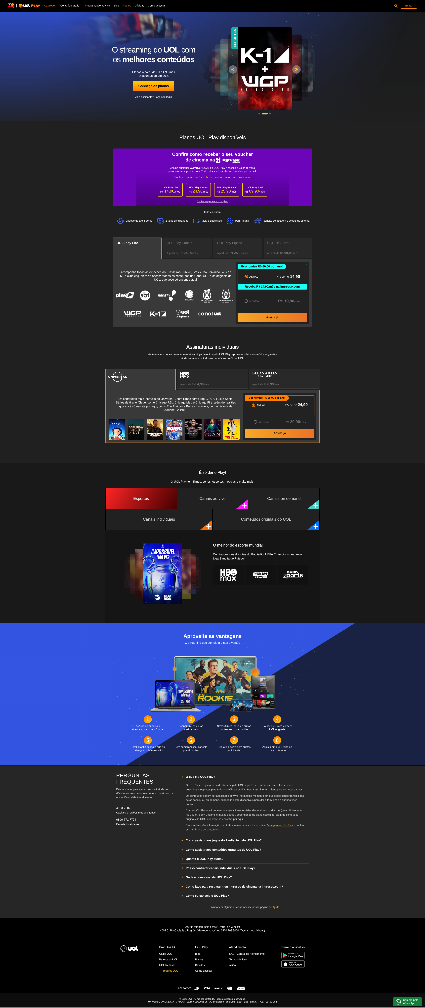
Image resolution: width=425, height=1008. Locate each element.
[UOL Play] (25, 5)
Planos (199, 959)
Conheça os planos (153, 86)
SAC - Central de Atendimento (247, 954)
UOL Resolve (167, 965)
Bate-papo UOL (168, 959)
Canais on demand (283, 498)
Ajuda (276, 907)
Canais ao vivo (212, 498)
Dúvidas (200, 965)
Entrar (409, 5)
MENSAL (254, 301)
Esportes (141, 498)
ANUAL (253, 276)
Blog (197, 954)
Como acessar (203, 970)
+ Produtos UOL (168, 970)
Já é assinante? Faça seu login (153, 97)
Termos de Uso (238, 959)
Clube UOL (165, 954)
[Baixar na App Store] (293, 963)
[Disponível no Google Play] (293, 955)
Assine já (272, 317)
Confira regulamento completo (212, 201)
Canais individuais (159, 519)
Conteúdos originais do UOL (266, 519)
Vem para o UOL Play (280, 825)
